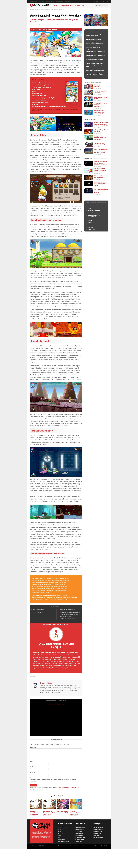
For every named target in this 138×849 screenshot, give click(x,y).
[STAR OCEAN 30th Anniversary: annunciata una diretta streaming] (88, 193)
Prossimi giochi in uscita (63, 841)
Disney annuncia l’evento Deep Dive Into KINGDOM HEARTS (100, 183)
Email (31, 767)
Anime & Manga (65, 5)
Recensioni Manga (79, 835)
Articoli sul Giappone (79, 839)
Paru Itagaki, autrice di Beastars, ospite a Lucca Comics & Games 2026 (100, 170)
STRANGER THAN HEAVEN (93, 206)
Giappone (73, 5)
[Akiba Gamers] (40, 6)
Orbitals (89, 225)
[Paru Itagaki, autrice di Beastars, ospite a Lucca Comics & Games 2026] (88, 172)
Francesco (88, 42)
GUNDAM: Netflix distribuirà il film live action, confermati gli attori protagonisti (94, 47)
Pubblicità (83, 845)
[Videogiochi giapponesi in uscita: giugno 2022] (63, 808)
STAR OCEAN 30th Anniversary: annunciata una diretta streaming (101, 190)
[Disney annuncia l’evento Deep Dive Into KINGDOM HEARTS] (88, 186)
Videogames (55, 5)
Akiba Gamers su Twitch (98, 827)
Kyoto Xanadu (91, 222)
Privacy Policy (69, 845)
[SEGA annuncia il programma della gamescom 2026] (88, 179)
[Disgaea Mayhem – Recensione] (88, 88)
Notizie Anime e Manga (80, 827)
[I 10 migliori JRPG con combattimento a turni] (88, 147)
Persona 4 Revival (91, 229)
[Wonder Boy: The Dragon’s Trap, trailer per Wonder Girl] (36, 808)
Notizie (59, 831)
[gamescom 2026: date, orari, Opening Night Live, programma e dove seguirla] (88, 165)
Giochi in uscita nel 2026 (69, 1)
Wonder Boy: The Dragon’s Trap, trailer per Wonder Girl (35, 812)
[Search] (107, 5)
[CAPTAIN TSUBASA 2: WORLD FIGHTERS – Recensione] (88, 101)
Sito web (32, 773)
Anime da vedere (59, 1)
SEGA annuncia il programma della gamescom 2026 (101, 176)
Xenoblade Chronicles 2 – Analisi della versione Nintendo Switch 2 (100, 112)
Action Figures (78, 831)
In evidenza (55, 24)
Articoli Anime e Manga (80, 837)
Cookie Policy (76, 845)
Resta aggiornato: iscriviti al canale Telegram (45, 29)
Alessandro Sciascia (34, 24)
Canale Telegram (96, 835)
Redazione (48, 1)
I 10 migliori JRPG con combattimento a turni (99, 144)
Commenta (33, 747)
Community (41, 1)
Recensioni (43, 9)
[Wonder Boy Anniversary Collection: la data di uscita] (76, 808)
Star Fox (89, 208)
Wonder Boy (33, 676)
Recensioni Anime (79, 833)
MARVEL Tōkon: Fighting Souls (94, 213)
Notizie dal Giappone (79, 829)
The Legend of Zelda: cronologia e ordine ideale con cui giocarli (100, 137)
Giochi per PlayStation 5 (63, 828)
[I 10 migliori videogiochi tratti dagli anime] (88, 133)
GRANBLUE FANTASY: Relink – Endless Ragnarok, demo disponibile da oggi (95, 65)
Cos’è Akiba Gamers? (34, 1)
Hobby (78, 5)
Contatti (52, 1)
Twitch (83, 5)
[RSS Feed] (94, 1)
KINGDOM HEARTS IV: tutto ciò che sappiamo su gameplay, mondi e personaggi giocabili (101, 124)
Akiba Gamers (32, 9)
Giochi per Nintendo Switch (64, 830)
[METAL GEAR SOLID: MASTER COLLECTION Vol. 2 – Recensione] (88, 107)
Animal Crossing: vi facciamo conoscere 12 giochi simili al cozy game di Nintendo (101, 150)
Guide (59, 837)
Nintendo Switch (61, 24)
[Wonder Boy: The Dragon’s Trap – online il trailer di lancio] (49, 808)
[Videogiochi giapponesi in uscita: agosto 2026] (96, 26)
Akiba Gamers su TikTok (98, 837)
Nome (31, 761)
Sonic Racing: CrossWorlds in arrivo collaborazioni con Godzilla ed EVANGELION (94, 75)
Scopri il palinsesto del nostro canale (56, 704)
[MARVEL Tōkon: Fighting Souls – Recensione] (88, 95)
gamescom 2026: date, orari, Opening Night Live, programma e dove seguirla (101, 163)
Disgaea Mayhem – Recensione (98, 85)
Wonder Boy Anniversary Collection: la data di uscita (76, 812)
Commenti (49, 24)
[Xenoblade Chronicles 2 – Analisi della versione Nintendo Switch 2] (88, 114)
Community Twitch (97, 833)
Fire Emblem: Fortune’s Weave (94, 210)
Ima (87, 51)
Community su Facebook (98, 829)
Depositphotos (42, 845)
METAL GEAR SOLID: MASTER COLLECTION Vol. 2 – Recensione (100, 104)
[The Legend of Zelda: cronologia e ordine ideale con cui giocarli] (88, 140)
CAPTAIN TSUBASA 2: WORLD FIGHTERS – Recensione (100, 98)
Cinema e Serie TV (79, 841)
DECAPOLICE (90, 227)
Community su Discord (97, 831)
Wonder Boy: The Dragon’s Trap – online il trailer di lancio (49, 812)
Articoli (59, 835)
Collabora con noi (61, 845)
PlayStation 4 (67, 24)
